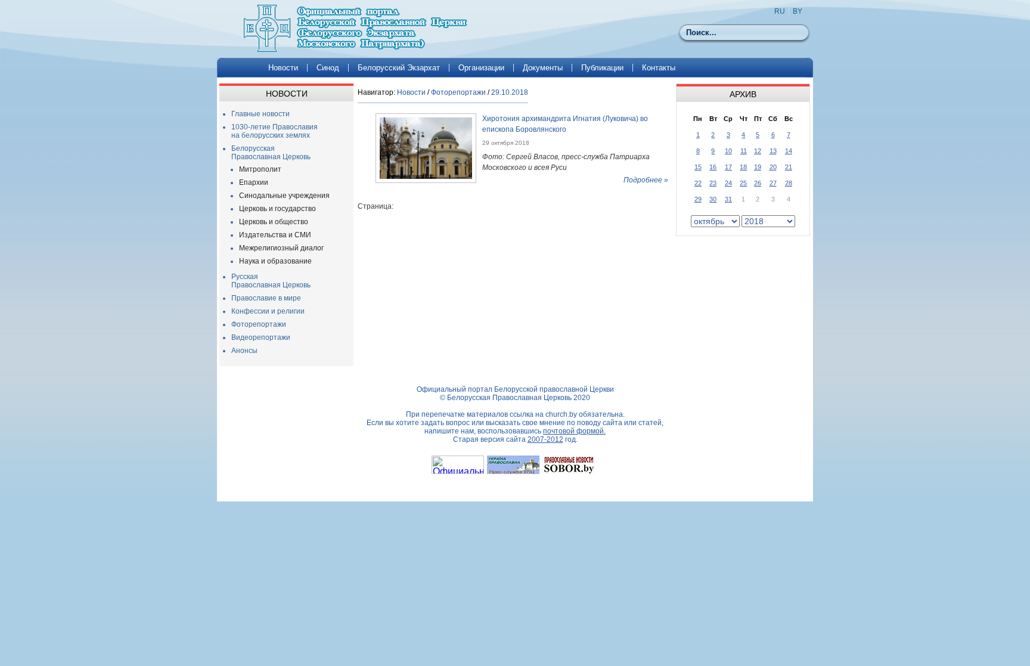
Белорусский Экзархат (399, 68)
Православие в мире (266, 298)
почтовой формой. (574, 431)
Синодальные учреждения (284, 195)
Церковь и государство (277, 209)
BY (797, 11)
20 (773, 167)
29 (698, 199)
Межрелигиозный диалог (281, 248)
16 (712, 167)
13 (773, 150)
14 (788, 150)
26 (757, 183)
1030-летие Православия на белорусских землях (274, 131)
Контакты (658, 68)
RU (779, 11)
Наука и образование (275, 261)
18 (743, 167)
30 (712, 199)
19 (757, 167)
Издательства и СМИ (275, 235)
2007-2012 (545, 439)
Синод (328, 68)
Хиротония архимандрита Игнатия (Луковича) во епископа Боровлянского (565, 124)
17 (728, 167)
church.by (561, 414)
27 (773, 183)
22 (698, 183)
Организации (481, 68)
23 (712, 183)
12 (757, 150)
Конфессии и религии (268, 311)
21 (788, 167)
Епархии (253, 182)
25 (743, 183)
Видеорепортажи (260, 337)
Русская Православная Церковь (271, 280)
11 (743, 150)
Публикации (602, 68)
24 (728, 183)
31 (728, 199)
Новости (283, 68)
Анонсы (244, 350)
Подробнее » (645, 180)
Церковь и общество (273, 222)
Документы (543, 68)
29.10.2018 (509, 92)
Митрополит (260, 169)
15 (698, 167)
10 (728, 150)
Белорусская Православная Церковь (271, 152)
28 (788, 183)
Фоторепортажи (258, 324)
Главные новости (260, 114)
